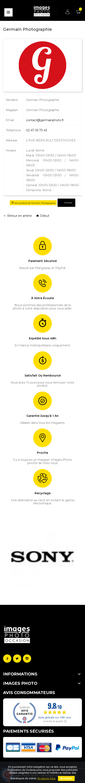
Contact (68, 202)
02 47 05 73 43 (36, 130)
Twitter (17, 658)
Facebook (7, 658)
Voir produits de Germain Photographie (34, 203)
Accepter (66, 778)
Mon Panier (79, 13)
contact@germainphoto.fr (45, 120)
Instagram (27, 658)
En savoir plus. (47, 778)
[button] (13, 557)
